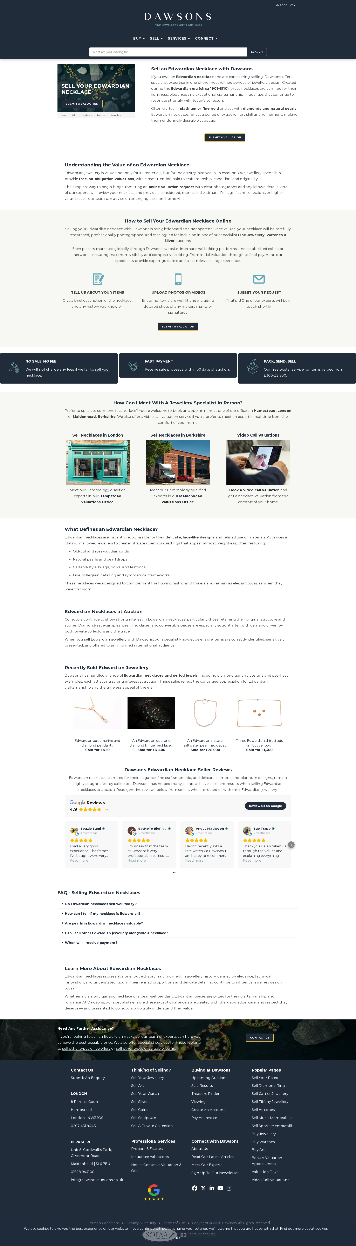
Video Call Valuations (270, 1180)
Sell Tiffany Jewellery (270, 1102)
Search (257, 51)
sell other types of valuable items (145, 1048)
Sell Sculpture (143, 1118)
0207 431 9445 (83, 1126)
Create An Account (208, 1110)
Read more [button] (79, 860)
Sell (73, 115)
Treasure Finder (205, 1094)
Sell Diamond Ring (268, 1085)
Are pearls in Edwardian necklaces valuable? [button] (104, 923)
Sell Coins (140, 1110)
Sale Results (202, 1085)
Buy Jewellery (264, 1134)
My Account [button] (284, 5)
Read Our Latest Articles (212, 1157)
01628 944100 (82, 1172)
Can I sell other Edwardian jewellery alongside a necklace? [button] (116, 933)
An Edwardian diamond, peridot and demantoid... (259, 745)
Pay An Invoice (204, 1118)
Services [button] (178, 38)
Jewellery (86, 115)
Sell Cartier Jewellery (270, 1094)
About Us (199, 1149)
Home (63, 115)
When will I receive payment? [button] (91, 943)
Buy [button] (137, 38)
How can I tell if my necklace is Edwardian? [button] (102, 914)
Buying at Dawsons (211, 1070)
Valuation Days (265, 1172)
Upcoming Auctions (209, 1078)
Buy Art (258, 1150)
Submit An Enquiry (88, 1078)
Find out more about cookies (304, 1229)
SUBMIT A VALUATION (224, 137)
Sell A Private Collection (152, 1126)
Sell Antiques (263, 1110)
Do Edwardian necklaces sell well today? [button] (101, 904)
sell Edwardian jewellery (105, 639)
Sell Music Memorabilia (272, 1118)
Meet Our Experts (207, 1165)
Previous (68, 712)
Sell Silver (139, 1102)
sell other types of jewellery (86, 1048)
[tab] (178, 904)
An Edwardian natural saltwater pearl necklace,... (151, 745)
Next (288, 712)
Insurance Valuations (150, 1157)
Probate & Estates (147, 1149)
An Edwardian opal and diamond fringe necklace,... (97, 745)
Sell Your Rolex (265, 1078)
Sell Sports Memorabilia (273, 1126)
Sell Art (137, 1085)
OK (178, 1238)
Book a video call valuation (254, 490)
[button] (222, 38)
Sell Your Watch (145, 1094)
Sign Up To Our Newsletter (215, 1173)
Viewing (198, 1102)
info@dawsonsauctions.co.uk (97, 1180)
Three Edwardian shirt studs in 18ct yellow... (205, 745)
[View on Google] (74, 831)
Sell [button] (155, 38)
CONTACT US (259, 1037)
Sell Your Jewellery (147, 1078)
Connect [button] (205, 38)
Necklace (100, 115)
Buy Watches (263, 1142)
